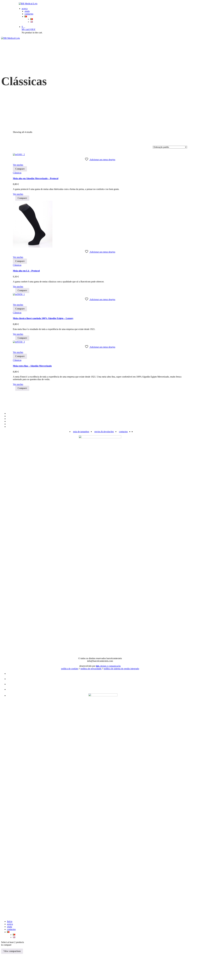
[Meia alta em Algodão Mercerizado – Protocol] (19, 154)
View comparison (12, 951)
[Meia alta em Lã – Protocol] (32, 247)
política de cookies (69, 668)
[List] (14, 142)
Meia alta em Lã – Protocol (26, 271)
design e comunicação (108, 666)
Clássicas (17, 172)
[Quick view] (14, 162)
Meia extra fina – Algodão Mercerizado (32, 366)
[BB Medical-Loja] (100, 3)
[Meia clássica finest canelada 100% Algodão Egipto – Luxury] (19, 294)
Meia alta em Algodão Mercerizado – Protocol (35, 178)
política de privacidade (91, 668)
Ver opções (18, 165)
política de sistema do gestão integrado (121, 668)
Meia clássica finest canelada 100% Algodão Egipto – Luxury (43, 318)
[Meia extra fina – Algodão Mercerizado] (19, 342)
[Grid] (14, 139)
